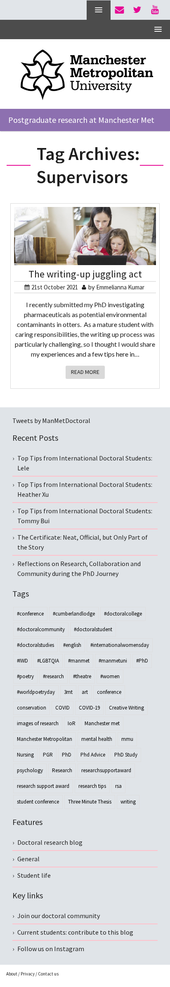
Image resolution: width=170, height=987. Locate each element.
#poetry (25, 676)
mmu (127, 739)
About (11, 974)
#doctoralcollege (123, 613)
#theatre (82, 676)
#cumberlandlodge (74, 613)
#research (53, 676)
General (28, 859)
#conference (30, 613)
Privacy (28, 974)
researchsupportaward (106, 770)
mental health (96, 739)
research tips (92, 786)
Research (62, 770)
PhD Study (125, 754)
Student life (34, 875)
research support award (43, 786)
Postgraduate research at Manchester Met (81, 120)
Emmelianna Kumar (120, 287)
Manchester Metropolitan (44, 739)
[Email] (119, 9)
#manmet (79, 660)
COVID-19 (89, 707)
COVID (62, 707)
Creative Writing (126, 707)
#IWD (22, 660)
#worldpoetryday (36, 692)
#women (110, 676)
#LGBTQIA (48, 660)
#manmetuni (113, 660)
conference (109, 692)
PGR (48, 754)
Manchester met (102, 723)
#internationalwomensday (119, 645)
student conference (38, 801)
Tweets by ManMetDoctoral (51, 420)
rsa (118, 786)
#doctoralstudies (35, 645)
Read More (85, 372)
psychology (30, 770)
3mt (68, 692)
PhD (66, 754)
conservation (31, 707)
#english (72, 645)
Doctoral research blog (50, 842)
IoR (72, 723)
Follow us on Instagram (50, 949)
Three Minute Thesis (89, 801)
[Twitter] (137, 9)
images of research (38, 723)
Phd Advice (92, 754)
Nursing (25, 754)
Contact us (48, 974)
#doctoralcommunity (41, 629)
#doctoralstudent (93, 629)
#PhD (142, 660)
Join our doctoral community (58, 916)
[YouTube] (155, 9)
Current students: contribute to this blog (75, 932)
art (85, 692)
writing (128, 801)
